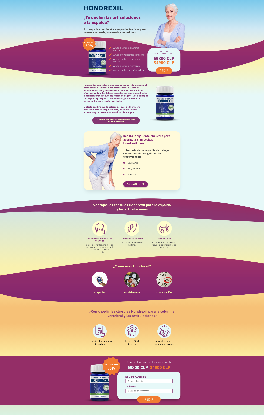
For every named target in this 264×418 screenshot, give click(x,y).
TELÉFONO (130, 386)
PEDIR (149, 399)
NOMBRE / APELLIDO (135, 377)
